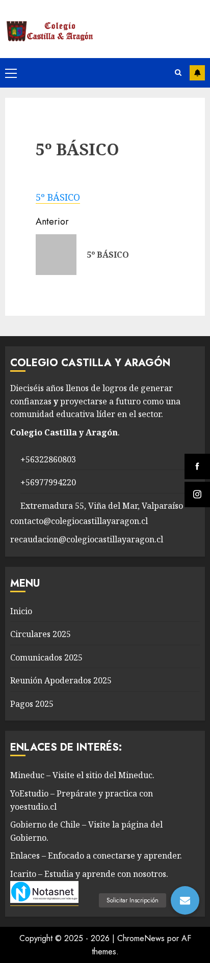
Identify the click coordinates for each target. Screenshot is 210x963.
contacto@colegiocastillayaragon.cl (79, 521)
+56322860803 (48, 459)
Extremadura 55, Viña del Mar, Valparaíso (101, 505)
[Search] (178, 72)
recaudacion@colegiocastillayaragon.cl (86, 539)
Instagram (197, 72)
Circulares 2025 (40, 634)
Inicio (21, 611)
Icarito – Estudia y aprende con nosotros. (89, 873)
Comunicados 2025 (46, 657)
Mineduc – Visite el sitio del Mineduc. (82, 775)
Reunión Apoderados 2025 (61, 680)
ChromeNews (141, 938)
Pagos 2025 (32, 703)
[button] (185, 900)
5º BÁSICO (58, 197)
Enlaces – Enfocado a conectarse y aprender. (96, 855)
